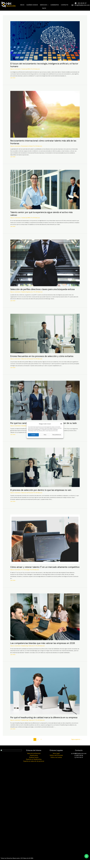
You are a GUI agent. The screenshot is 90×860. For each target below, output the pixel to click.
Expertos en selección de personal (33, 761)
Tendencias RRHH (25, 69)
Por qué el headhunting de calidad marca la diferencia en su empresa (43, 717)
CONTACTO (64, 5)
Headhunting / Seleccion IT (28, 646)
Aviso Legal (56, 753)
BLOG (44, 8)
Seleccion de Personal (27, 359)
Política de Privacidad (56, 755)
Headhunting (34, 755)
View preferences (56, 434)
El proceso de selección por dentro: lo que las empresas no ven (40, 490)
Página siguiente (76, 739)
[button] (61, 424)
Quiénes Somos (33, 757)
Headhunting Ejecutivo (27, 292)
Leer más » (13, 77)
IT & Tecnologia (25, 569)
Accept (33, 434)
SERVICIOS (43, 5)
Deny (45, 434)
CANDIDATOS (54, 5)
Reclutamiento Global (26, 146)
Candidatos (24, 425)
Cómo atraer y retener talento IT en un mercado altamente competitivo (44, 567)
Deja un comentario (15, 69)
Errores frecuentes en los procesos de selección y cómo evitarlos (41, 356)
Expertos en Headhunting (33, 759)
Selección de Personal (33, 753)
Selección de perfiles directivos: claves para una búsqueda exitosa (42, 289)
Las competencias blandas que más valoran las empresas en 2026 (42, 643)
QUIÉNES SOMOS (32, 5)
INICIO (22, 5)
